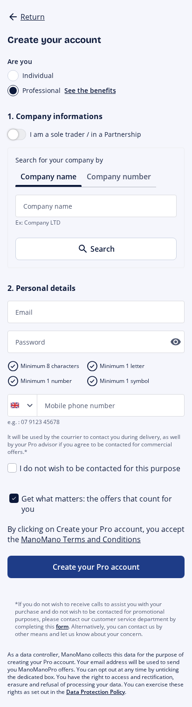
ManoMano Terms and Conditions (81, 539)
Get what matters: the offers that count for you (96, 504)
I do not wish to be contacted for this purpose (100, 468)
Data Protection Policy (95, 692)
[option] (16, 405)
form (62, 626)
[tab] (48, 176)
